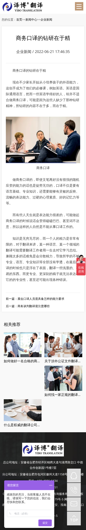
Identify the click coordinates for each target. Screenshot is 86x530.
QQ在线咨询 (74, 475)
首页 (19, 19)
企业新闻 (46, 19)
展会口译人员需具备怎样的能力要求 (41, 299)
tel (74, 490)
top (74, 518)
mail (74, 504)
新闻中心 (31, 19)
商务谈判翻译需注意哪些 (34, 306)
